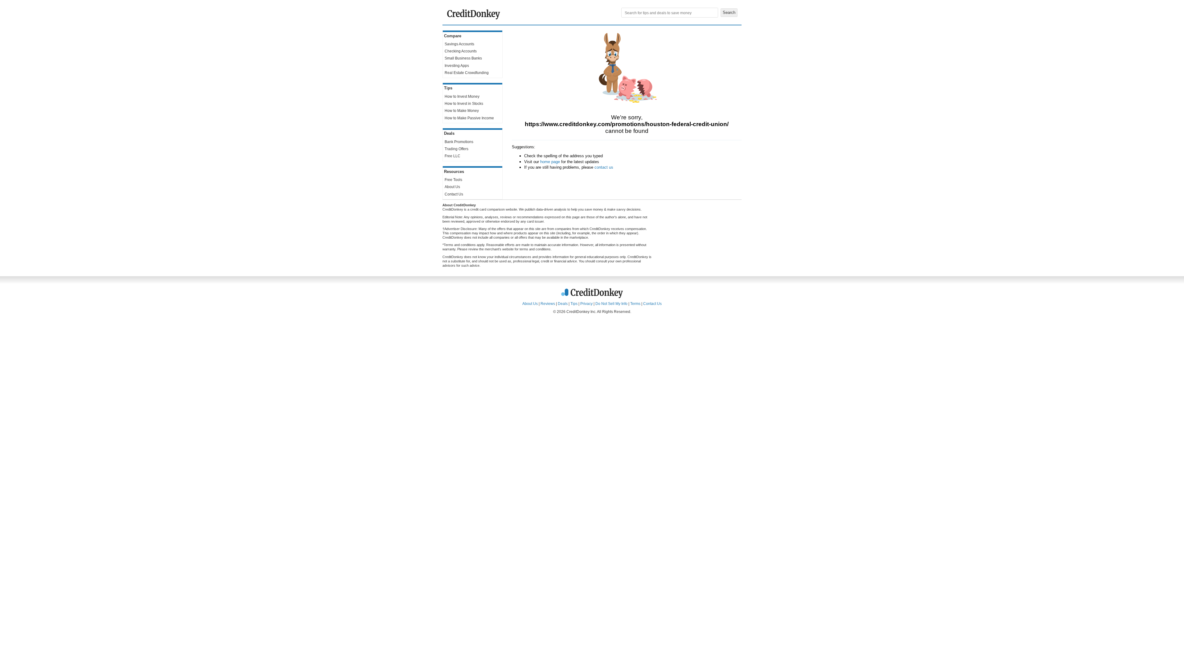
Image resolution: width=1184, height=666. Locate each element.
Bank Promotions (459, 142)
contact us (603, 167)
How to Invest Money (462, 96)
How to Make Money (462, 111)
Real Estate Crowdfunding (467, 73)
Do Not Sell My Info (611, 304)
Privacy (586, 304)
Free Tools (453, 180)
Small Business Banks (463, 58)
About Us (452, 187)
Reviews (548, 304)
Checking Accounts (461, 51)
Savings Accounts (459, 44)
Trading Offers (456, 149)
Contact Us (454, 194)
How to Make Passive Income (469, 118)
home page (550, 161)
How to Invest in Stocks (464, 103)
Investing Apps (457, 66)
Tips (574, 304)
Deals (563, 304)
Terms (635, 304)
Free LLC (452, 156)
